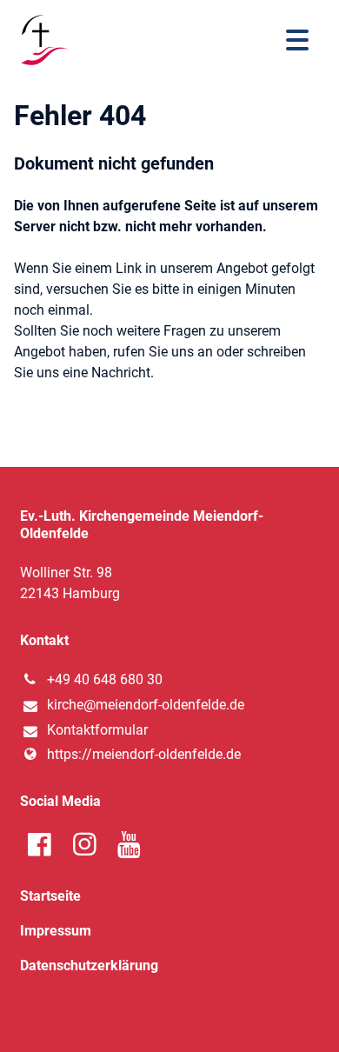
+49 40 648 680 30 (105, 679)
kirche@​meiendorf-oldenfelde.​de (145, 704)
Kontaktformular (97, 730)
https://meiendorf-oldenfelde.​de (144, 754)
